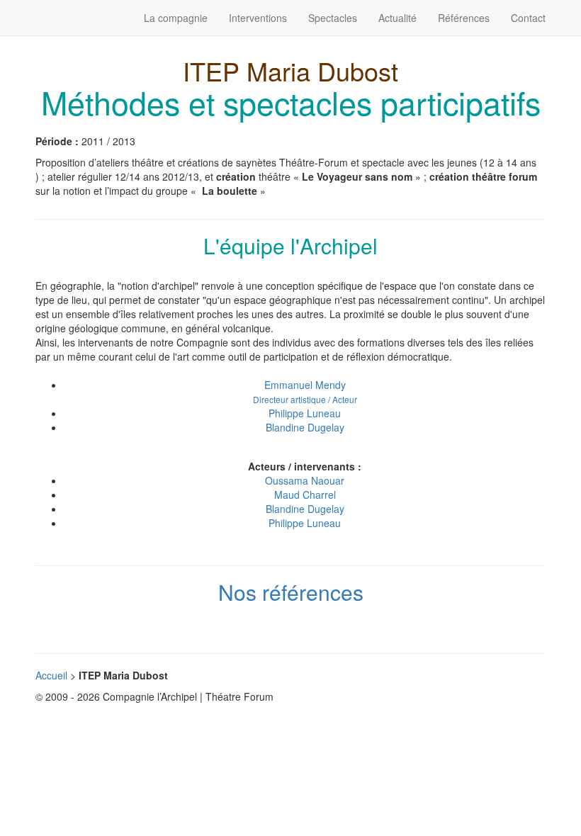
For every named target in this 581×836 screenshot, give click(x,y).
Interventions (258, 18)
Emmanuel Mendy (305, 391)
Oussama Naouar (304, 480)
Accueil (51, 675)
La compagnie (176, 18)
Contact (528, 18)
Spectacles (332, 18)
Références (464, 18)
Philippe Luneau (305, 413)
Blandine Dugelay (305, 427)
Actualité (397, 18)
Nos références (290, 592)
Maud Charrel (305, 494)
